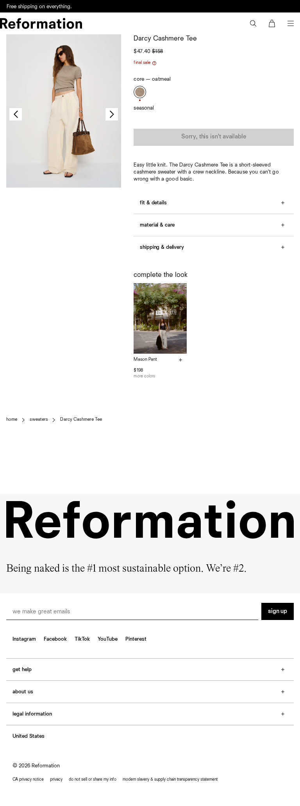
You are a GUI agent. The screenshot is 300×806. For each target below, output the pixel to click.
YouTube (108, 639)
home (11, 419)
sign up (277, 611)
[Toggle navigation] (290, 23)
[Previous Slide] (15, 114)
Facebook (55, 639)
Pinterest (135, 639)
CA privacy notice (28, 779)
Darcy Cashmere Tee (81, 419)
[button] (253, 23)
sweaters (39, 419)
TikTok (82, 639)
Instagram (24, 639)
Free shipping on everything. (39, 11)
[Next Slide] (111, 114)
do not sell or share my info (92, 779)
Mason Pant (145, 359)
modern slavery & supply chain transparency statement (170, 779)
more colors (144, 376)
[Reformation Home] (41, 23)
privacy (56, 779)
